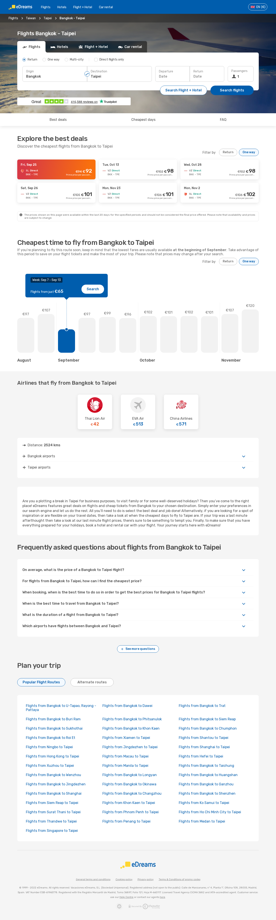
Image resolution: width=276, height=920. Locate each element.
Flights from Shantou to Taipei (203, 738)
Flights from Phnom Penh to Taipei (130, 812)
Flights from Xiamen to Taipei (126, 738)
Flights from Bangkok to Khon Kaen (131, 728)
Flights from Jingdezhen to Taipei (130, 747)
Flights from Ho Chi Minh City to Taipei (210, 812)
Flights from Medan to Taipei (202, 821)
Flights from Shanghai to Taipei (204, 747)
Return (198, 71)
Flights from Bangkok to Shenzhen (207, 793)
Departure (166, 71)
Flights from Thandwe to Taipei (51, 821)
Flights (45, 7)
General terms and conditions (93, 879)
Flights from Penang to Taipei (126, 821)
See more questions (140, 649)
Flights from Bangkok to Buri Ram (53, 719)
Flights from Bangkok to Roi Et (50, 738)
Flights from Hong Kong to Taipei (52, 756)
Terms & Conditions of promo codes (179, 879)
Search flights (232, 90)
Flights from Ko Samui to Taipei (204, 803)
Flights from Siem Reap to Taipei (52, 803)
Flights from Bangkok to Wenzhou (53, 775)
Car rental (106, 7)
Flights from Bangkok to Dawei (127, 706)
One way (249, 152)
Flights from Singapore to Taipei (52, 831)
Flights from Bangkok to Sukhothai (54, 728)
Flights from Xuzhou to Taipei (50, 766)
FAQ (223, 120)
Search (93, 289)
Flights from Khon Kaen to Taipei (128, 803)
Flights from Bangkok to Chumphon (208, 728)
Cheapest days (143, 120)
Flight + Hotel (82, 7)
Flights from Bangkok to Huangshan (208, 775)
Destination (99, 71)
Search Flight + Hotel (183, 90)
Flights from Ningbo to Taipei (49, 747)
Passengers (239, 71)
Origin (30, 71)
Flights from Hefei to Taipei (201, 756)
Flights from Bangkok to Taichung (206, 766)
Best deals (58, 120)
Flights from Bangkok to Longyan (129, 775)
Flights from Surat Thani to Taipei (53, 812)
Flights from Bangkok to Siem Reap (207, 719)
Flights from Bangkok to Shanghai (54, 793)
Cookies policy (124, 879)
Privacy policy (146, 879)
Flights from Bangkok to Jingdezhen (56, 784)
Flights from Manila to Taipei (125, 766)
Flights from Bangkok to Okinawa (129, 784)
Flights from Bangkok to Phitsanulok (132, 719)
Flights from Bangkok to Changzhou (132, 793)
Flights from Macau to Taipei (125, 756)
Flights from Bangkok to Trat (202, 706)
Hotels (61, 7)
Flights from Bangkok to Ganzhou (206, 784)
